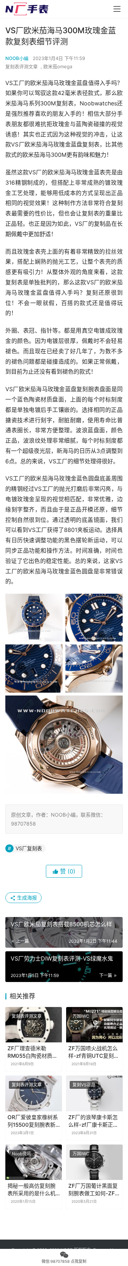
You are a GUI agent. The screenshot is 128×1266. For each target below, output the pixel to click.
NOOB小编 (16, 58)
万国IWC (81, 1016)
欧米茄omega (57, 66)
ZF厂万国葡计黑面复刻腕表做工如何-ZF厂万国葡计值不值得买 (94, 1189)
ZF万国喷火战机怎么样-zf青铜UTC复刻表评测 (93, 1052)
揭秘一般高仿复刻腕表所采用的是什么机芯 (31, 1189)
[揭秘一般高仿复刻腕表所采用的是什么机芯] (33, 1162)
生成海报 (26, 897)
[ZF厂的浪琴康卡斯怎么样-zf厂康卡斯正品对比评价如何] (94, 1093)
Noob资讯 (21, 1153)
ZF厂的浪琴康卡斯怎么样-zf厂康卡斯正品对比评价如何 (93, 1121)
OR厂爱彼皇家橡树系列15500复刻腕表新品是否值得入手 (32, 1121)
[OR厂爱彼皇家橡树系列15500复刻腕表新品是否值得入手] (33, 1093)
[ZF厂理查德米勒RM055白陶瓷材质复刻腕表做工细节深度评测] (33, 1024)
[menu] (117, 9)
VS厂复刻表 (29, 848)
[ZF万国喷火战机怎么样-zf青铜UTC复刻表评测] (94, 1024)
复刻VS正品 (84, 1084)
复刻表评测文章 (21, 66)
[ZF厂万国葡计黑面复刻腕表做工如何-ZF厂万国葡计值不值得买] (94, 1162)
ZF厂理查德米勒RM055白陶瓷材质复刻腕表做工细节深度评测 (32, 1052)
